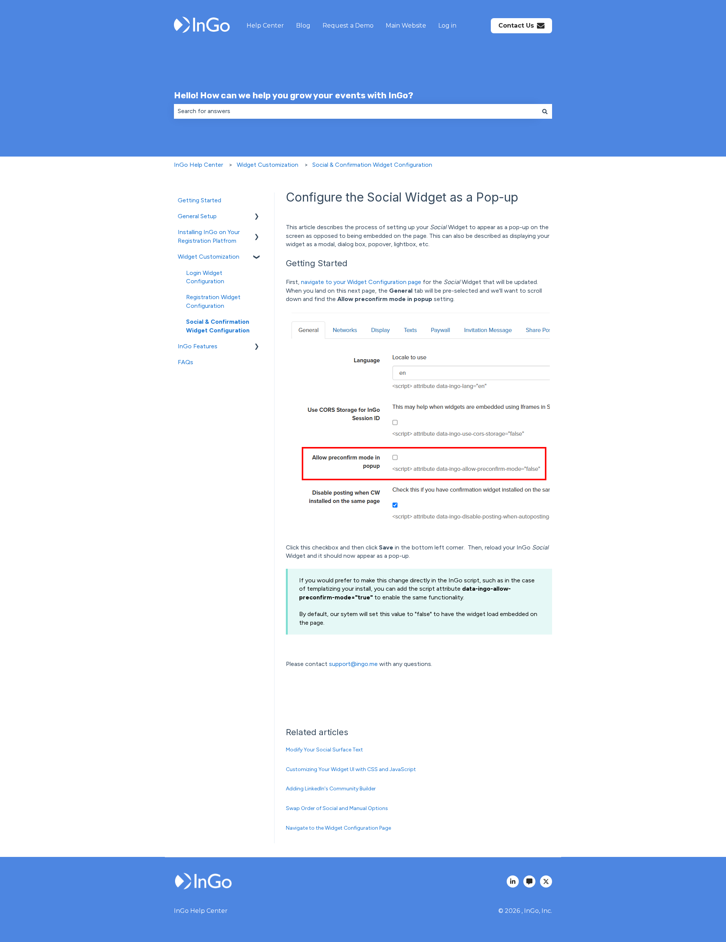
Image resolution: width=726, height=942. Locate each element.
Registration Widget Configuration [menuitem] (213, 301)
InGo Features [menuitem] (197, 346)
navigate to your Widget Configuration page (361, 282)
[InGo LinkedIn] (513, 881)
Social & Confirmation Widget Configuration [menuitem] (218, 326)
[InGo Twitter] (546, 881)
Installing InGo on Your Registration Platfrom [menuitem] (209, 236)
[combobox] (356, 111)
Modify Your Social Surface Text (324, 749)
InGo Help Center (198, 164)
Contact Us (516, 25)
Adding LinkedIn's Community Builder (331, 788)
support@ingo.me (353, 663)
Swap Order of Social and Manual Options (337, 808)
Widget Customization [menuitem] (208, 256)
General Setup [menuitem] (197, 216)
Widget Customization (267, 164)
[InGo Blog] (529, 881)
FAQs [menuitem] (185, 362)
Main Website (406, 25)
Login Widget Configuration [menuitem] (205, 277)
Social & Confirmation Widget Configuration (372, 164)
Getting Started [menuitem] (199, 200)
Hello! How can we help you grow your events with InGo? (293, 95)
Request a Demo (348, 25)
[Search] (545, 111)
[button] (257, 217)
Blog (303, 25)
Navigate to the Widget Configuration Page (338, 828)
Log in (447, 25)
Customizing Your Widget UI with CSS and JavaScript (351, 769)
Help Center (265, 25)
